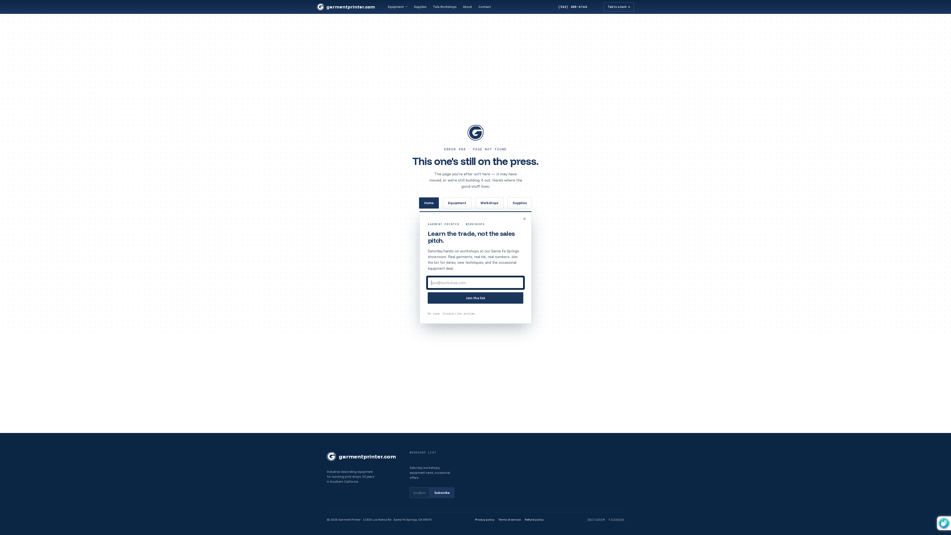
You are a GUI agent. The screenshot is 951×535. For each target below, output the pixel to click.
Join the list (475, 298)
